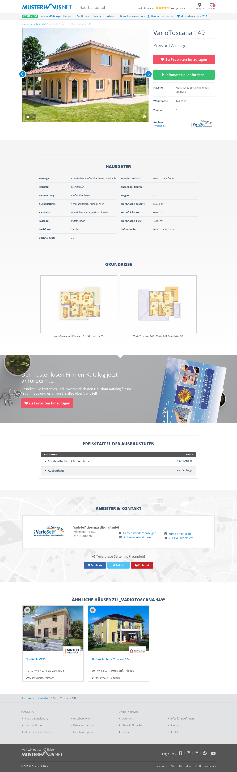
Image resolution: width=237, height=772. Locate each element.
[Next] (148, 74)
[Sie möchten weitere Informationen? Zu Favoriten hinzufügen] (85, 75)
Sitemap (175, 725)
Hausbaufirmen (34, 725)
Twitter (119, 565)
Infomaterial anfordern (185, 74)
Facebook (96, 565)
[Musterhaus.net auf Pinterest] (207, 754)
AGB (173, 766)
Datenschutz (185, 766)
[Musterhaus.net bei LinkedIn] (199, 754)
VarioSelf (43, 698)
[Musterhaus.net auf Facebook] (183, 754)
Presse (126, 732)
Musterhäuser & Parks (38, 732)
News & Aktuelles (132, 725)
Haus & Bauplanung (36, 718)
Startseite (27, 698)
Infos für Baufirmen (182, 718)
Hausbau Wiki (81, 718)
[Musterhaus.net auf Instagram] (191, 754)
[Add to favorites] (27, 610)
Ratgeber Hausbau (84, 725)
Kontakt (175, 732)
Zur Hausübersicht (35, 24)
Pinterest (143, 565)
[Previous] (22, 74)
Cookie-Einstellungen (205, 766)
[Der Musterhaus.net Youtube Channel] (213, 754)
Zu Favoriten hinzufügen (186, 59)
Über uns (127, 718)
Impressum (161, 766)
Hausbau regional (83, 732)
